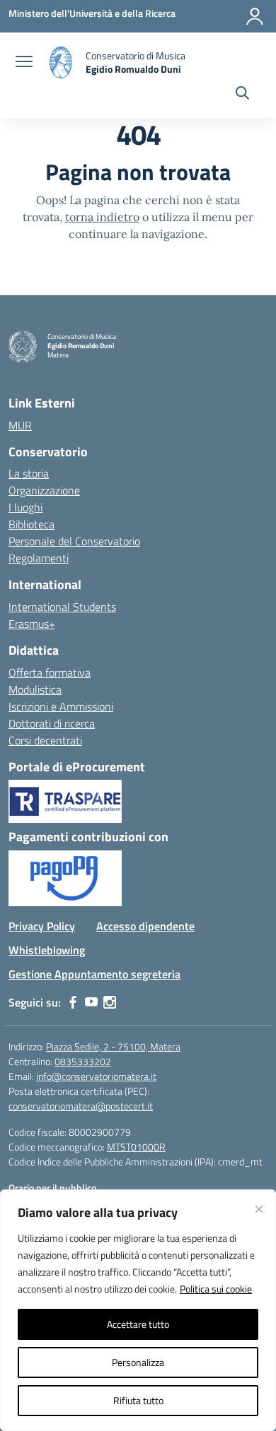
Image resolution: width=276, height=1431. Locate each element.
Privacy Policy (41, 926)
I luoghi (25, 507)
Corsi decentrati (45, 740)
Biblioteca (31, 524)
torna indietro (102, 217)
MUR (20, 425)
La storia (28, 473)
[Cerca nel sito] (242, 94)
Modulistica (35, 689)
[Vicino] (259, 1209)
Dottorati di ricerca (51, 723)
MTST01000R (136, 1146)
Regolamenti (38, 558)
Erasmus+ (31, 623)
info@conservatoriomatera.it (96, 1076)
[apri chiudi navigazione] (24, 62)
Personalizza (138, 1362)
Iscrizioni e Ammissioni (60, 706)
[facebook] (73, 1002)
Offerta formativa (49, 672)
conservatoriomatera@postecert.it (80, 1105)
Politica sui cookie (216, 1288)
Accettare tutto (138, 1324)
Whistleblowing (46, 950)
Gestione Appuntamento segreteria (94, 974)
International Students (62, 606)
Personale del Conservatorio (74, 541)
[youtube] (91, 1002)
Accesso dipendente (145, 926)
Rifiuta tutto (138, 1400)
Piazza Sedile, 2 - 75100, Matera (113, 1046)
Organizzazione (44, 490)
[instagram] (109, 1002)
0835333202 (82, 1061)
